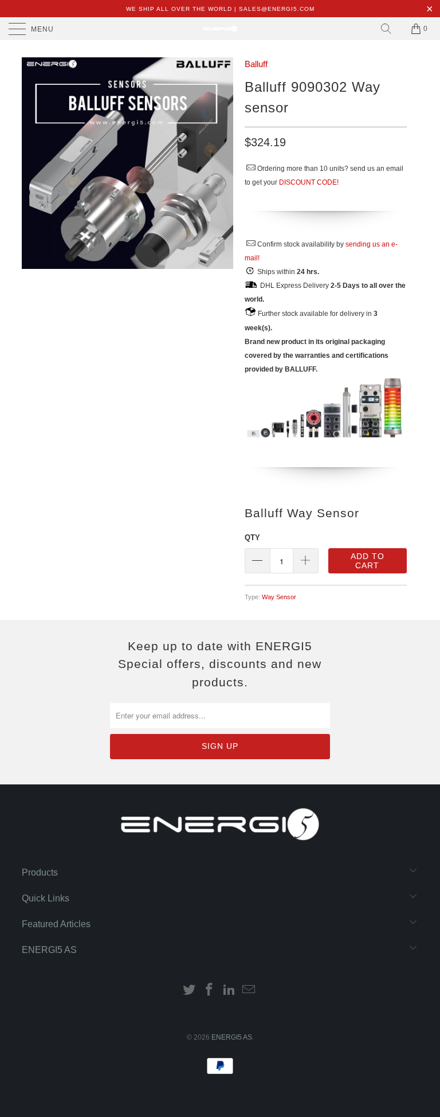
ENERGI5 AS (231, 1037)
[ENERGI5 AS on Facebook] (209, 990)
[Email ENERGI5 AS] (249, 990)
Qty (252, 537)
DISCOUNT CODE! (309, 182)
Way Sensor (279, 596)
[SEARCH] (386, 28)
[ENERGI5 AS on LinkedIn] (229, 990)
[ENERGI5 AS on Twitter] (189, 990)
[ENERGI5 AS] (220, 28)
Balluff (256, 64)
